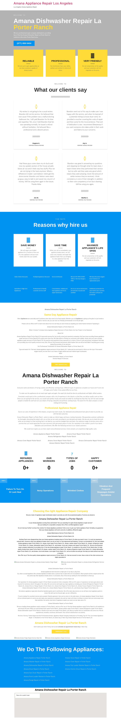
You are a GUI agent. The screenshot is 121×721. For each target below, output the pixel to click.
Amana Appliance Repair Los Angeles (43, 3)
